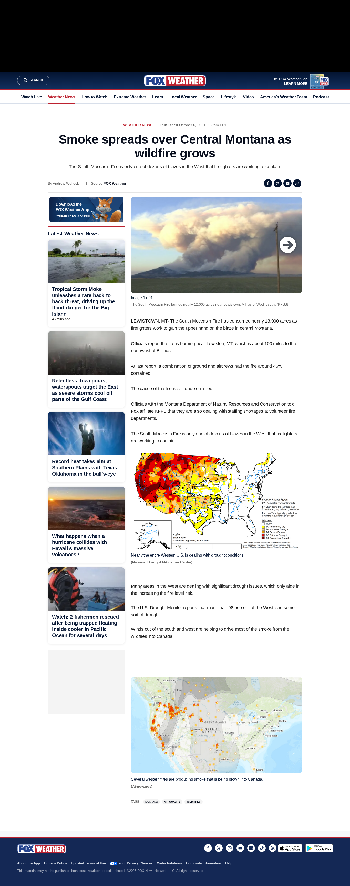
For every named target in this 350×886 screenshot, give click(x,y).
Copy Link (297, 183)
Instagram (229, 848)
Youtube (240, 848)
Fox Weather (175, 80)
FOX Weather (115, 183)
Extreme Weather (130, 97)
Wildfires (194, 801)
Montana (151, 801)
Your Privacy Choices (135, 863)
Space (209, 97)
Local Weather (183, 97)
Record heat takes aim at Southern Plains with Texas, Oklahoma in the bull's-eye (85, 468)
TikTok (262, 848)
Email (287, 183)
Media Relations (169, 863)
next (288, 245)
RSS (272, 848)
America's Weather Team (283, 97)
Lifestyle (229, 97)
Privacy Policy (55, 863)
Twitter (278, 183)
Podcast (321, 97)
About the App (28, 863)
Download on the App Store (290, 848)
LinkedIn (251, 848)
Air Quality (172, 801)
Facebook (268, 183)
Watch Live (31, 97)
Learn (157, 97)
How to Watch (94, 97)
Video (248, 97)
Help (228, 863)
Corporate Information (203, 863)
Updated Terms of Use (88, 863)
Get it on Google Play (319, 848)
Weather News (61, 97)
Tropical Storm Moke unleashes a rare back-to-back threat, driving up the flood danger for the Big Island (83, 301)
